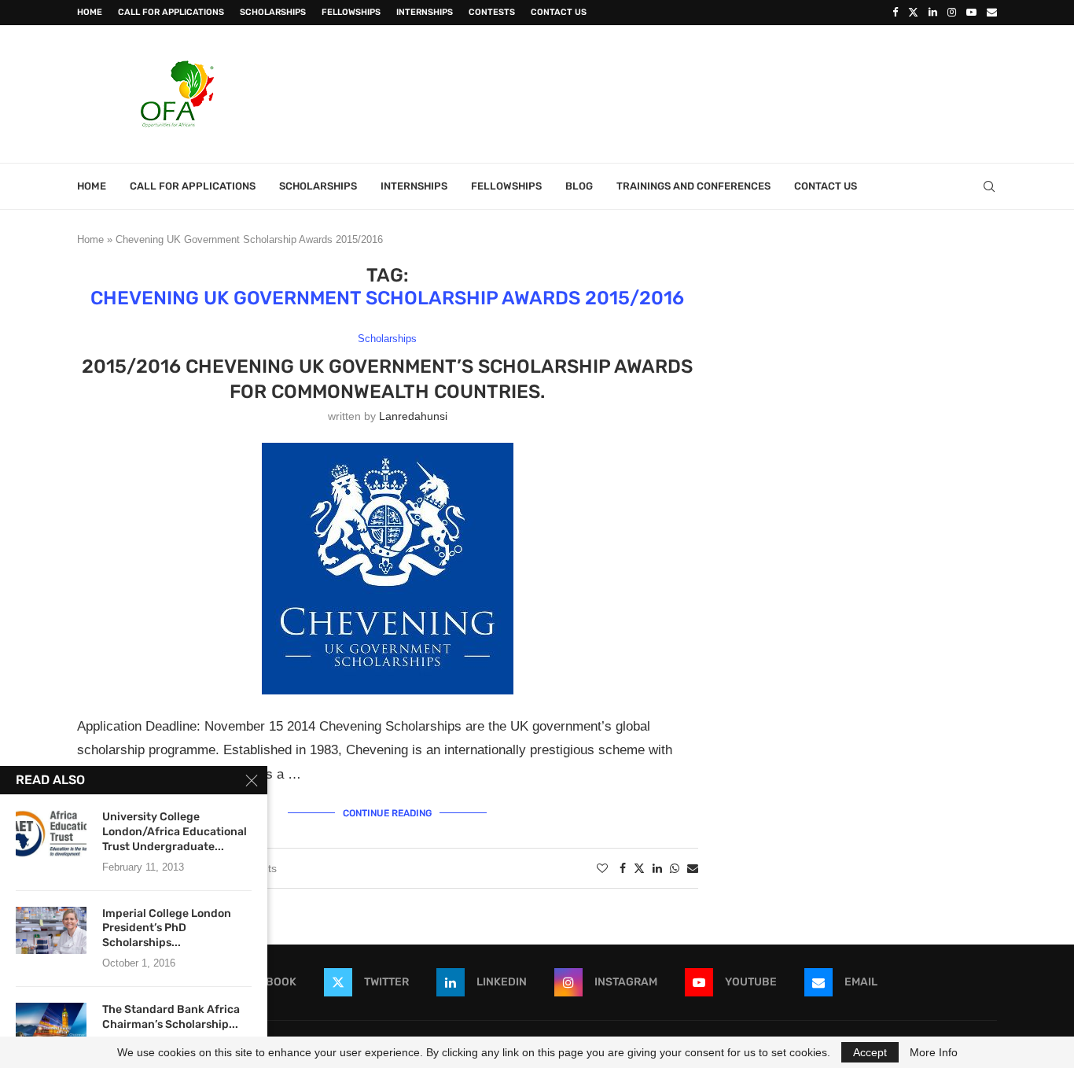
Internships (424, 12)
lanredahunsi (413, 416)
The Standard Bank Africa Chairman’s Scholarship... (171, 1017)
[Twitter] (913, 12)
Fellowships (351, 12)
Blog (579, 186)
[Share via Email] (692, 868)
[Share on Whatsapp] (674, 868)
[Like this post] (602, 868)
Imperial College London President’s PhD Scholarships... (166, 928)
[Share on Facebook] (623, 868)
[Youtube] (971, 12)
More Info (934, 1052)
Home (89, 12)
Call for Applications (171, 12)
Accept (870, 1052)
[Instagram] (951, 12)
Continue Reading (387, 813)
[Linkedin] (933, 12)
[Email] (992, 12)
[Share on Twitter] (639, 868)
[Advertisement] (711, 92)
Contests (492, 12)
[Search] (989, 186)
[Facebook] (895, 12)
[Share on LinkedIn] (657, 868)
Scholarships (273, 12)
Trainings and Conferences (693, 186)
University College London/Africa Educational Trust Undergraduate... (174, 831)
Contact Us (559, 12)
